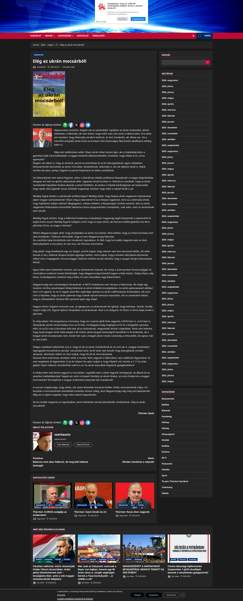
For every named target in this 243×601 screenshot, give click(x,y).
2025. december (169, 127)
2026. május (168, 98)
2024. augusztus (170, 222)
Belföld (165, 404)
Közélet (165, 440)
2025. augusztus (170, 151)
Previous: (60, 462)
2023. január (168, 334)
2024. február (168, 257)
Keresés (166, 55)
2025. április (168, 174)
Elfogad (137, 595)
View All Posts (83, 444)
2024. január (168, 263)
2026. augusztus (170, 80)
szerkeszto (41, 67)
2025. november (170, 133)
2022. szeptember (170, 357)
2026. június (168, 92)
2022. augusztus (170, 363)
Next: (138, 460)
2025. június (168, 163)
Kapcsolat (83, 35)
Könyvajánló (168, 434)
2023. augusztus (170, 292)
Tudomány (167, 487)
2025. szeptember (170, 145)
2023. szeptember (170, 286)
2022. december (169, 340)
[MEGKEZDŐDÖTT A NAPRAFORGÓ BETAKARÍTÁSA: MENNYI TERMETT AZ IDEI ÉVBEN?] (144, 549)
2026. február (168, 115)
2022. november (170, 346)
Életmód (166, 410)
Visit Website (63, 444)
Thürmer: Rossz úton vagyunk (132, 511)
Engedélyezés (138, 19)
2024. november (170, 204)
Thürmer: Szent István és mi (90, 511)
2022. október (168, 351)
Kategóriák (64, 35)
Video (207, 35)
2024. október (168, 210)
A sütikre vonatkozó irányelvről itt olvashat (75, 598)
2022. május (168, 381)
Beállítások (171, 595)
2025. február (168, 186)
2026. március (169, 109)
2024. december (169, 198)
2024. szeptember (170, 216)
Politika (58, 505)
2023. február (168, 328)
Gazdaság (167, 416)
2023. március (169, 322)
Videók (49, 35)
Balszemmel (38, 55)
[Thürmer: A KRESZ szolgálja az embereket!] (52, 495)
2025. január (168, 192)
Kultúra (166, 451)
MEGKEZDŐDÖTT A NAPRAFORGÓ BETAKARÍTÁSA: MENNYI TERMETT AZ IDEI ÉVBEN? (143, 569)
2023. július (167, 298)
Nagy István (40, 519)
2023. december (169, 269)
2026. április (168, 104)
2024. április (168, 245)
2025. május (168, 168)
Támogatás (98, 35)
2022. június (168, 375)
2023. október (168, 281)
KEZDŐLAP (35, 35)
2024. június (168, 233)
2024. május (168, 239)
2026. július (167, 86)
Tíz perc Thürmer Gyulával (175, 481)
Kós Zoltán (40, 583)
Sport (164, 475)
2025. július (167, 157)
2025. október (168, 139)
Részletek (61, 595)
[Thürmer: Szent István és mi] (93, 495)
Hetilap (165, 422)
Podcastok (167, 463)
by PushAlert (102, 22)
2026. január (168, 121)
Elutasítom (153, 595)
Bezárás (122, 19)
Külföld (165, 446)
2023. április (168, 316)
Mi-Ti (50, 505)
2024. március (169, 251)
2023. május (168, 310)
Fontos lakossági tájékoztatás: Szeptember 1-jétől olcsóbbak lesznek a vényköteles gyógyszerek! (188, 569)
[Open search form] (193, 35)
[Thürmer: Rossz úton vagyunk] (134, 495)
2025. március (169, 180)
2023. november (170, 275)
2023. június (168, 304)
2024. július (167, 227)
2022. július (167, 369)
